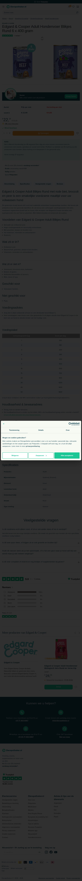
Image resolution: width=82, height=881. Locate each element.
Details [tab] (41, 430)
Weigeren (15, 455)
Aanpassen (40, 455)
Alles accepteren (67, 455)
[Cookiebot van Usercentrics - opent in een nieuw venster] (70, 424)
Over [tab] (68, 430)
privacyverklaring (33, 446)
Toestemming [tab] (14, 430)
